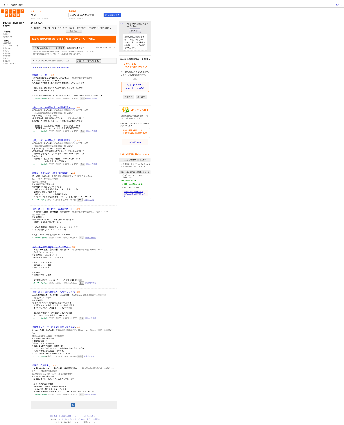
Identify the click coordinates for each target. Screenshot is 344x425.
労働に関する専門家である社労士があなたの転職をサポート (135, 194)
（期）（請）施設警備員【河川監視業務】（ (53, 107)
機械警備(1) (7, 56)
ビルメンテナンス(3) (10, 46)
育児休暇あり (82, 28)
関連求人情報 (91, 98)
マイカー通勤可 (68, 28)
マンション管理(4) (9, 63)
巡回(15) (6, 51)
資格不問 (56, 28)
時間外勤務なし (105, 28)
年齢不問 (37, 28)
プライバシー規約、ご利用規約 (88, 419)
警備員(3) (6, 61)
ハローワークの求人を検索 (10, 10)
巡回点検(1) (7, 48)
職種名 (6, 41)
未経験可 (93, 28)
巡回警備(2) (7, 53)
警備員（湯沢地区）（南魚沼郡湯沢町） (51, 173)
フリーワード (36, 11)
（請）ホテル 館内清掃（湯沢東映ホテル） (53, 209)
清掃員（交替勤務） (41, 365)
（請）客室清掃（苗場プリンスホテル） (51, 247)
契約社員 (6, 37)
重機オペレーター (40, 75)
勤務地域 (72, 11)
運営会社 (53, 416)
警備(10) (6, 58)
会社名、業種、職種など (39, 19)
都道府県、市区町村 (76, 19)
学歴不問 (46, 28)
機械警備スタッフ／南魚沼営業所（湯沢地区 (53, 327)
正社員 (5, 34)
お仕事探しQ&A (135, 142)
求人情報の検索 (65, 416)
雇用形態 (7, 32)
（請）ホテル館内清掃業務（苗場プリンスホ (53, 292)
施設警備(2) (7, 43)
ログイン (338, 5)
